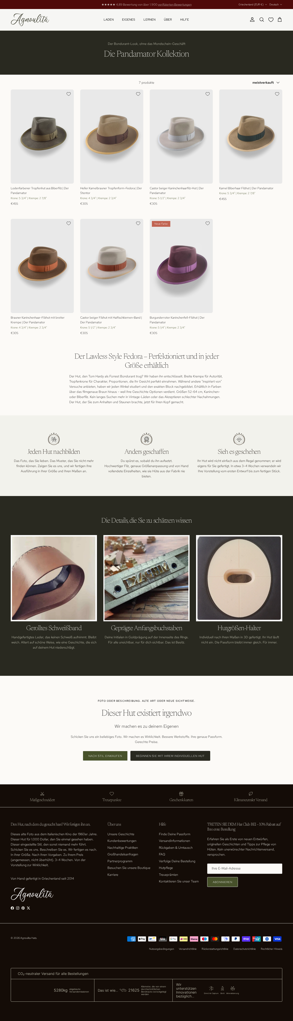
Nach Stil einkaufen (105, 756)
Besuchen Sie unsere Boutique (128, 868)
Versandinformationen (174, 841)
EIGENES (128, 19)
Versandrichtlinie (188, 949)
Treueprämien (168, 875)
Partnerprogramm (119, 861)
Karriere (112, 875)
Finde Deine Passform (174, 834)
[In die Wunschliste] (68, 94)
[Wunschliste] (272, 19)
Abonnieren (222, 882)
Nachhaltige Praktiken (122, 848)
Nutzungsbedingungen (161, 949)
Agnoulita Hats (28, 938)
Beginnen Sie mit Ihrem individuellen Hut (170, 756)
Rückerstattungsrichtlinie (215, 949)
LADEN (109, 19)
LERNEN (149, 19)
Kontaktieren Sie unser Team (179, 881)
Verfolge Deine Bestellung (177, 861)
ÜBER (168, 19)
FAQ (162, 854)
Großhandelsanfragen (122, 854)
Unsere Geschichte (120, 834)
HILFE (184, 19)
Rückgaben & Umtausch (176, 848)
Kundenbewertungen (121, 841)
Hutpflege (166, 868)
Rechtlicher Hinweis (271, 949)
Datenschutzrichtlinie (244, 949)
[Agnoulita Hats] (30, 19)
